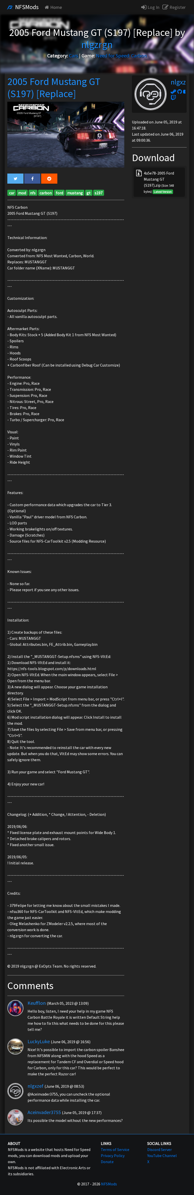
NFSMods (26, 7)
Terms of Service (115, 1149)
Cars (73, 55)
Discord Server (159, 1149)
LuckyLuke (39, 1041)
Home (56, 7)
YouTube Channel (162, 1155)
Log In (153, 7)
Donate (107, 1161)
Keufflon (37, 1003)
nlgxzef (35, 1086)
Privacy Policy (113, 1155)
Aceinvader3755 (44, 1112)
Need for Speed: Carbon (121, 55)
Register (177, 7)
